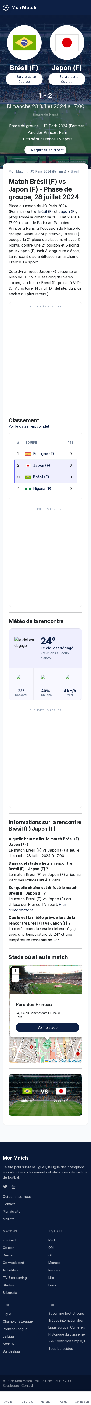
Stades (8, 1285)
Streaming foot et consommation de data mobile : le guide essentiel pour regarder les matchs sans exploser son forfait (68, 1313)
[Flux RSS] (21, 1186)
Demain (8, 1255)
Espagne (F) (43, 453)
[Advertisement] (45, 355)
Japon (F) (67, 211)
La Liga (8, 1336)
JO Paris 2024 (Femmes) (48, 171)
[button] (15, 971)
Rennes (54, 1270)
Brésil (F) (45, 211)
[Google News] (13, 1186)
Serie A (8, 1344)
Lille (51, 1278)
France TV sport (57, 139)
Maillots (8, 1219)
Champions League (18, 1321)
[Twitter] (5, 1186)
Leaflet (52, 1060)
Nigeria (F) (42, 488)
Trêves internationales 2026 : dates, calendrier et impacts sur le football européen (68, 1320)
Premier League (15, 1329)
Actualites (10, 1270)
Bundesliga (11, 1351)
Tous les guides (60, 1348)
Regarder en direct (46, 150)
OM (51, 1248)
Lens (52, 1285)
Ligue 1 (8, 1314)
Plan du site (12, 1211)
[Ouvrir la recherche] (84, 7)
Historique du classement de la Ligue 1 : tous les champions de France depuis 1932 (68, 1334)
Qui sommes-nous (17, 1196)
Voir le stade (48, 1027)
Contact (9, 1204)
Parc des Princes (42, 132)
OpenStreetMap (71, 1060)
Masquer (54, 306)
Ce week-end (13, 1263)
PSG (51, 1240)
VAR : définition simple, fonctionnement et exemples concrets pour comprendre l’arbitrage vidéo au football (68, 1341)
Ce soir (8, 1248)
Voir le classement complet (29, 426)
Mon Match (17, 171)
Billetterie (10, 1293)
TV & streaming (15, 1278)
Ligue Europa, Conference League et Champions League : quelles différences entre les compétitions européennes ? (68, 1327)
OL (50, 1255)
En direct (9, 1240)
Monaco (54, 1263)
